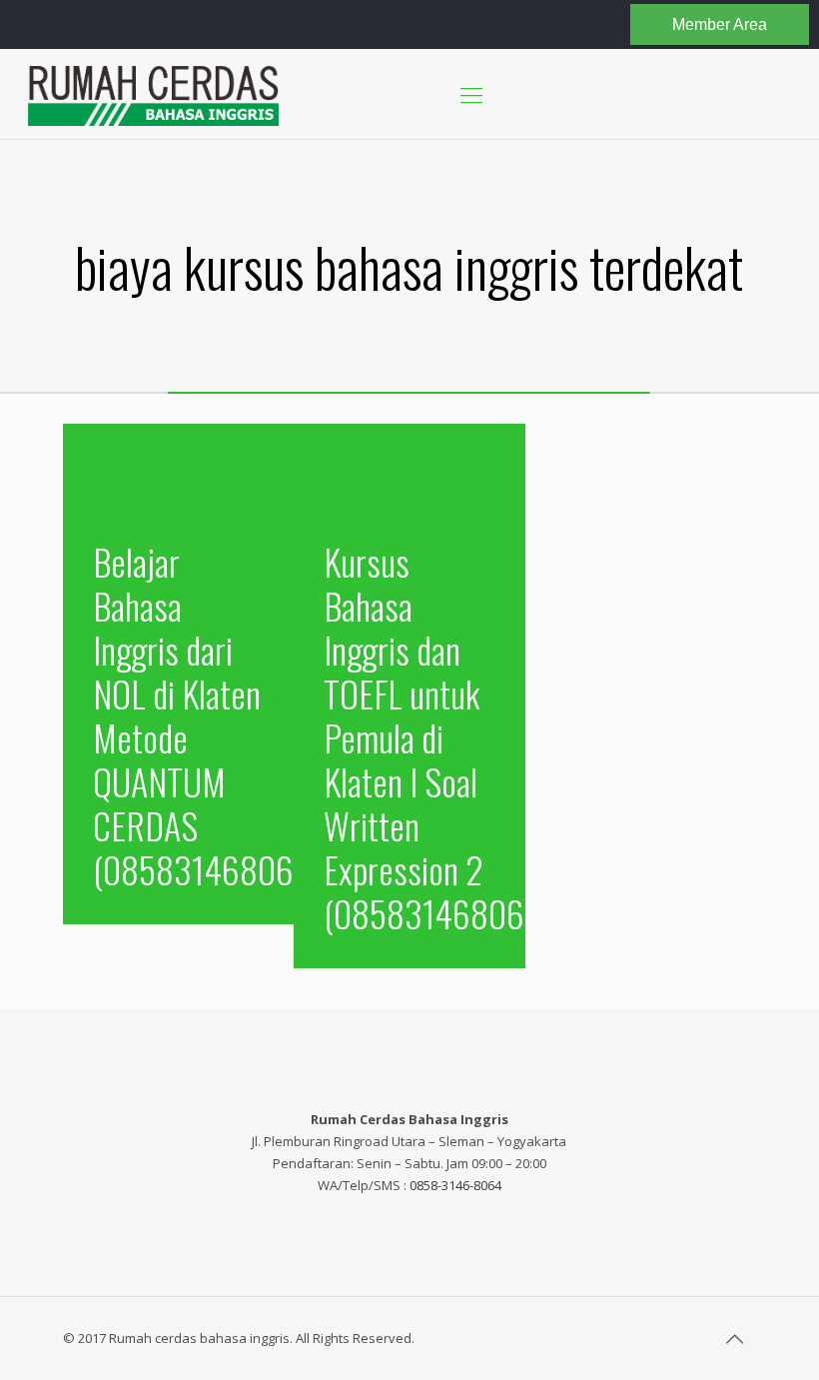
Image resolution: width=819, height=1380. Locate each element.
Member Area (719, 24)
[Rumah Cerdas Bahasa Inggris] (153, 94)
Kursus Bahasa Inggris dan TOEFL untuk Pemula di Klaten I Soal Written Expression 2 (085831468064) (438, 737)
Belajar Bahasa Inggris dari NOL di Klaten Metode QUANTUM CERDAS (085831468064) (207, 715)
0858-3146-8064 (455, 1185)
